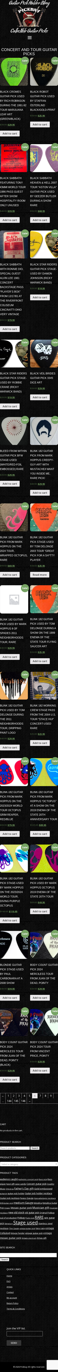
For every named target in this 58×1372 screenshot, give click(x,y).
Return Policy (12, 1303)
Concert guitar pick (36, 1183)
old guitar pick (32, 1212)
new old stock (16, 1212)
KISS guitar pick (6, 1203)
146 (23, 1101)
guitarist (3, 1193)
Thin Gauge (14, 1228)
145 (16, 1101)
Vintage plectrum (29, 1238)
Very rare (40, 1228)
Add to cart (10, 133)
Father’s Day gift (24, 1188)
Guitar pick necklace (10, 1198)
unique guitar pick (27, 1228)
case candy (20, 1183)
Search (35, 1148)
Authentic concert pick (28, 1179)
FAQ (8, 1281)
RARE (39, 1217)
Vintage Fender (17, 1233)
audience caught (9, 1179)
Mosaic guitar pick (21, 1207)
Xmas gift (41, 1238)
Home (9, 1275)
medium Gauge (23, 1203)
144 (9, 1101)
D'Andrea (10, 1189)
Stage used (25, 1222)
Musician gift (40, 1207)
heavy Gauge (27, 1198)
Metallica (38, 1203)
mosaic (7, 1208)
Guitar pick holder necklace (38, 1193)
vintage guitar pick (34, 1233)
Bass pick (43, 1179)
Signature (9, 1223)
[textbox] (29, 1164)
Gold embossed (43, 1188)
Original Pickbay (46, 1212)
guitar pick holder (15, 1193)
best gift (10, 1183)
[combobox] (29, 1164)
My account (12, 1297)
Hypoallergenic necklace (45, 1198)
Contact (10, 1292)
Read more (40, 575)
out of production (8, 1217)
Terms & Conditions (16, 1308)
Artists (9, 1286)
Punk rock (29, 1218)
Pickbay (21, 1217)
